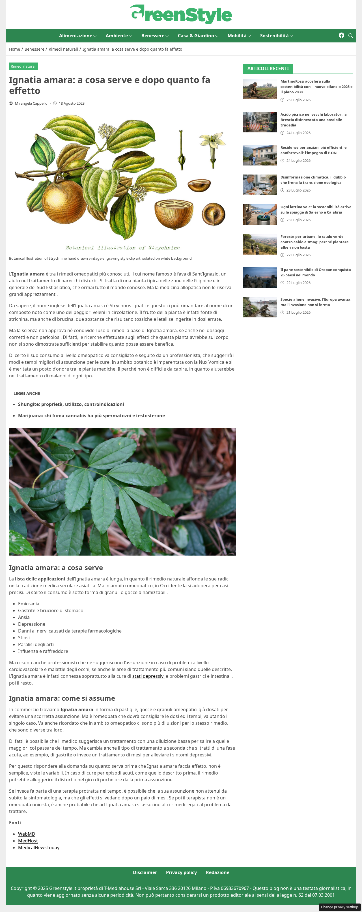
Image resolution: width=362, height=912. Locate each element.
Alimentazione (75, 36)
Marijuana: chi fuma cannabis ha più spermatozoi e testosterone (91, 415)
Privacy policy (181, 872)
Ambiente (117, 36)
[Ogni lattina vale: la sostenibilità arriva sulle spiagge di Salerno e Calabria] (260, 214)
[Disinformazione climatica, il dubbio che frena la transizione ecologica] (260, 185)
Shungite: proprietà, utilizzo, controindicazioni (71, 404)
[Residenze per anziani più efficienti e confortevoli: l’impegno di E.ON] (260, 155)
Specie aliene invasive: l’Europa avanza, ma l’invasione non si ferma (316, 302)
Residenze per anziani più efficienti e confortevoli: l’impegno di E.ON (314, 150)
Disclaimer (145, 872)
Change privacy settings (340, 907)
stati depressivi (148, 676)
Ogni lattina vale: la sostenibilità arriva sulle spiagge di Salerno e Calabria (316, 209)
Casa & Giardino (196, 36)
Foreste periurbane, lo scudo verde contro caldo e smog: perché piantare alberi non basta (315, 242)
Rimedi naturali (23, 66)
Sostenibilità (274, 36)
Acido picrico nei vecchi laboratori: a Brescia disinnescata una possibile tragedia (314, 120)
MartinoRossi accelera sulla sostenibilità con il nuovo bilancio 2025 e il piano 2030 (317, 87)
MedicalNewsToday (38, 847)
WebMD (26, 834)
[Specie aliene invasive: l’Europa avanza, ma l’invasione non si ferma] (260, 307)
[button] (350, 35)
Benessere (152, 36)
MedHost (28, 841)
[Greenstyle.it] (181, 14)
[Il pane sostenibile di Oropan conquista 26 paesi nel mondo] (260, 277)
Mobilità (237, 36)
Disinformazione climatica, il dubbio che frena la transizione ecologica (313, 180)
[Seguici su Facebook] (341, 36)
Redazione (217, 872)
